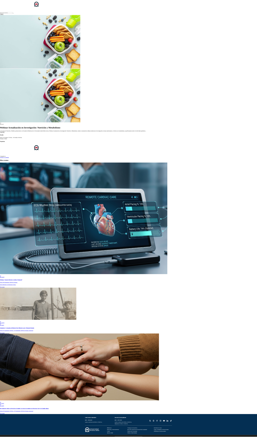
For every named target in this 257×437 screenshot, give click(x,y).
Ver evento (2, 287)
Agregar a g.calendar (4, 157)
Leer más (2, 132)
